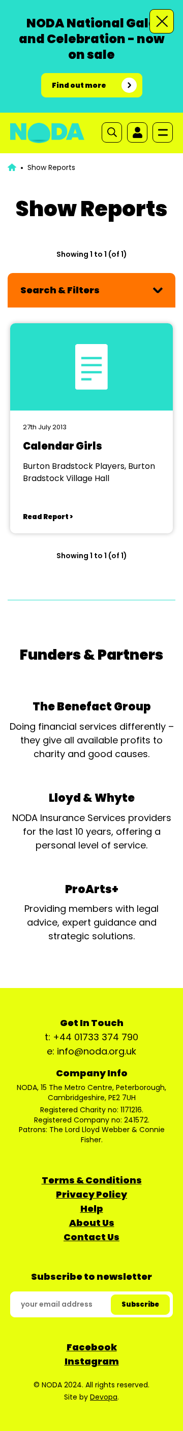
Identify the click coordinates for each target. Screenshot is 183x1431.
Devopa (103, 1397)
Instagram (92, 1361)
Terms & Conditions (92, 1180)
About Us (91, 1222)
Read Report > (48, 517)
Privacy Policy (91, 1194)
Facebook (92, 1347)
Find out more (79, 85)
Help (91, 1208)
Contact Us (91, 1237)
